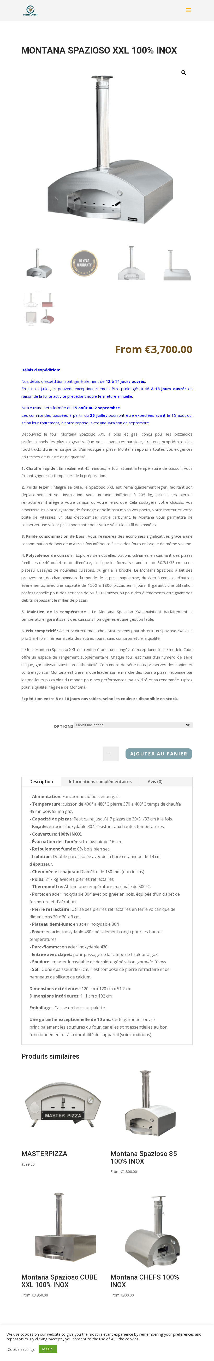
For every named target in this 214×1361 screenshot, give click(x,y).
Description (41, 781)
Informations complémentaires (100, 781)
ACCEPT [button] (48, 1349)
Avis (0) (155, 781)
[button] (183, 72)
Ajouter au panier (158, 753)
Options (64, 726)
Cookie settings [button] (21, 1349)
